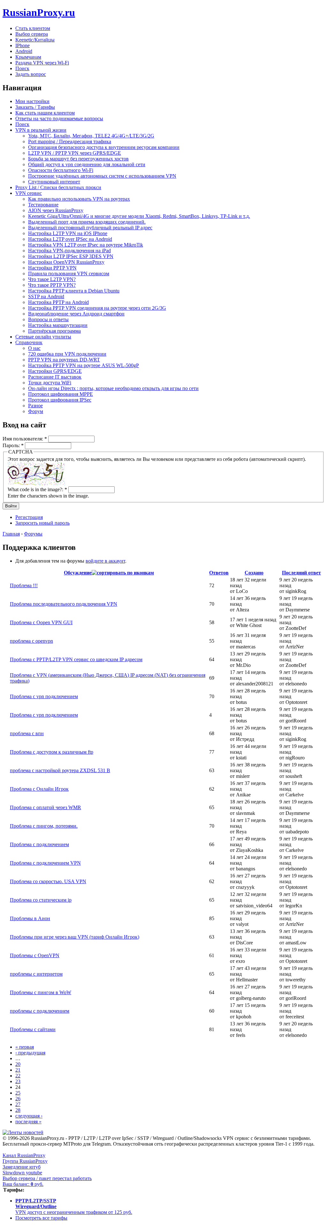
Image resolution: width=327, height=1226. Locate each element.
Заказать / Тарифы (35, 107)
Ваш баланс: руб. (23, 1184)
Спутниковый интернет (54, 181)
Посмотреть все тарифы (41, 1218)
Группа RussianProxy (25, 1161)
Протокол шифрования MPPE (60, 394)
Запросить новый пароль (42, 523)
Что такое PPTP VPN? (52, 285)
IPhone (22, 45)
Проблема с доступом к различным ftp (51, 752)
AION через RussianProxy (55, 210)
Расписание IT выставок (54, 377)
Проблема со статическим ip (41, 900)
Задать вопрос (30, 74)
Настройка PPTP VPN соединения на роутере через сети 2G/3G (97, 308)
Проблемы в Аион (30, 918)
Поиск (22, 68)
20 (17, 1064)
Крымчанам (28, 57)
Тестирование (43, 204)
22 (17, 1075)
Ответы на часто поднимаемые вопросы (59, 118)
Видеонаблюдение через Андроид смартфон (76, 313)
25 (17, 1093)
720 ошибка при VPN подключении (67, 354)
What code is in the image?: (37, 489)
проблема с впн (27, 733)
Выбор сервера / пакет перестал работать (47, 1178)
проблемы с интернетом (36, 974)
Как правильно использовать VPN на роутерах (79, 199)
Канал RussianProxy (24, 1155)
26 (17, 1098)
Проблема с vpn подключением (44, 696)
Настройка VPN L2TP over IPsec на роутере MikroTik (85, 244)
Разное (35, 405)
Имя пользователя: (25, 438)
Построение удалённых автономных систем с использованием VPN (102, 176)
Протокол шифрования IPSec (59, 400)
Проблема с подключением (39, 844)
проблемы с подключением (39, 1011)
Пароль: (13, 445)
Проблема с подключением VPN (45, 863)
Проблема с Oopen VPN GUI (41, 622)
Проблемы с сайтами (33, 1029)
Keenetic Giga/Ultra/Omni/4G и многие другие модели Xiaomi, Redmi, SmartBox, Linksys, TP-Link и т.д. (139, 216)
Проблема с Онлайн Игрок (39, 789)
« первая (24, 1047)
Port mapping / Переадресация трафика (69, 141)
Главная (11, 533)
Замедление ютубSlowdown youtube (22, 1169)
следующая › (28, 1116)
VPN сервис (28, 193)
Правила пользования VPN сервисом (68, 273)
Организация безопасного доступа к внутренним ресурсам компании (103, 147)
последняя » (28, 1121)
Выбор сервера (31, 34)
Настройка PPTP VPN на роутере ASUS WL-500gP (83, 365)
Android (23, 51)
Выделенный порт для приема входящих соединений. (87, 222)
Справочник (28, 342)
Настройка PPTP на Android (58, 302)
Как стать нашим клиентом (45, 112)
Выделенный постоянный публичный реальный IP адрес (90, 227)
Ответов (219, 572)
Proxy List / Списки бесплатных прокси (58, 187)
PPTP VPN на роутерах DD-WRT (64, 359)
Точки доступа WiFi (49, 382)
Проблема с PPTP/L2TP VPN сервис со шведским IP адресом (76, 659)
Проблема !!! (24, 585)
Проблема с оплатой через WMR (45, 807)
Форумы (33, 533)
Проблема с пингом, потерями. (44, 826)
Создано (254, 572)
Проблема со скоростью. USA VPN (48, 881)
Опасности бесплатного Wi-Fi (60, 170)
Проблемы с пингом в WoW (40, 992)
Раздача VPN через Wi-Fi (42, 62)
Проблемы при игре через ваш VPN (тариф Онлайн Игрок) (74, 937)
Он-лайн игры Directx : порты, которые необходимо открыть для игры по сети (113, 388)
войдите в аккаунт (105, 561)
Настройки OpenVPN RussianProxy (66, 262)
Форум (35, 411)
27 (17, 1104)
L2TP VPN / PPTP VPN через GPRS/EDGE (74, 153)
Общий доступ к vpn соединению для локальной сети (86, 164)
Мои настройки (32, 101)
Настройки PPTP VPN (52, 267)
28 (17, 1110)
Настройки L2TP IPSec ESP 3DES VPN (70, 256)
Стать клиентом (32, 28)
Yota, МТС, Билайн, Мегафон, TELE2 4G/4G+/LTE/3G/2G (91, 135)
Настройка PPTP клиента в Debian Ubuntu (73, 290)
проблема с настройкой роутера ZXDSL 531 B (60, 770)
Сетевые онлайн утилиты (43, 336)
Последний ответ (301, 572)
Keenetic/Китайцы (35, 39)
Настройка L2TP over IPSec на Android (70, 239)
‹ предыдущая (30, 1052)
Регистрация (29, 517)
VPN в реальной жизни (40, 130)
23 (17, 1081)
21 (17, 1070)
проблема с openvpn (31, 641)
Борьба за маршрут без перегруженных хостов (78, 158)
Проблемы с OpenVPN (34, 955)
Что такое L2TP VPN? (52, 279)
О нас (34, 348)
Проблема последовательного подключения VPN (63, 604)
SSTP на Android (46, 296)
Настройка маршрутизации (57, 325)
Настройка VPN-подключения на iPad (69, 250)
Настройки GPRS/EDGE (55, 371)
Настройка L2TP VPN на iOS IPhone (67, 233)
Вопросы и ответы (48, 319)
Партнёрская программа (54, 331)
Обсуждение (78, 572)
